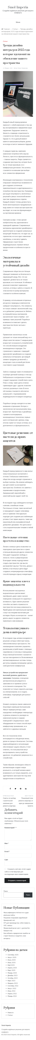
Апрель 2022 (12, 994)
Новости (10, 1013)
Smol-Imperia (18, 7)
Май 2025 (11, 965)
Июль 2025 (12, 960)
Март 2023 (11, 981)
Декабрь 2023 (12, 975)
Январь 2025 (12, 973)
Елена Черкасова (23, 68)
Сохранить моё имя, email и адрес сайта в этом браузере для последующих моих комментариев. (17, 871)
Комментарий (10, 828)
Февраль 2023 (13, 983)
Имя (6, 843)
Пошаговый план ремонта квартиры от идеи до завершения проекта (25, 802)
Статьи (5, 41)
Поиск (6, 891)
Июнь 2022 (11, 991)
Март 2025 (11, 970)
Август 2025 (12, 957)
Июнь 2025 (11, 963)
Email (7, 851)
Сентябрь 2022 (13, 986)
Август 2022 (12, 988)
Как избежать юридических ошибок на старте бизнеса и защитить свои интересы (17, 935)
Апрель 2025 (12, 968)
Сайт (6, 860)
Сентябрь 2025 (13, 955)
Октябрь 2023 (13, 978)
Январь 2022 (12, 996)
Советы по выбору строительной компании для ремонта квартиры (9, 802)
